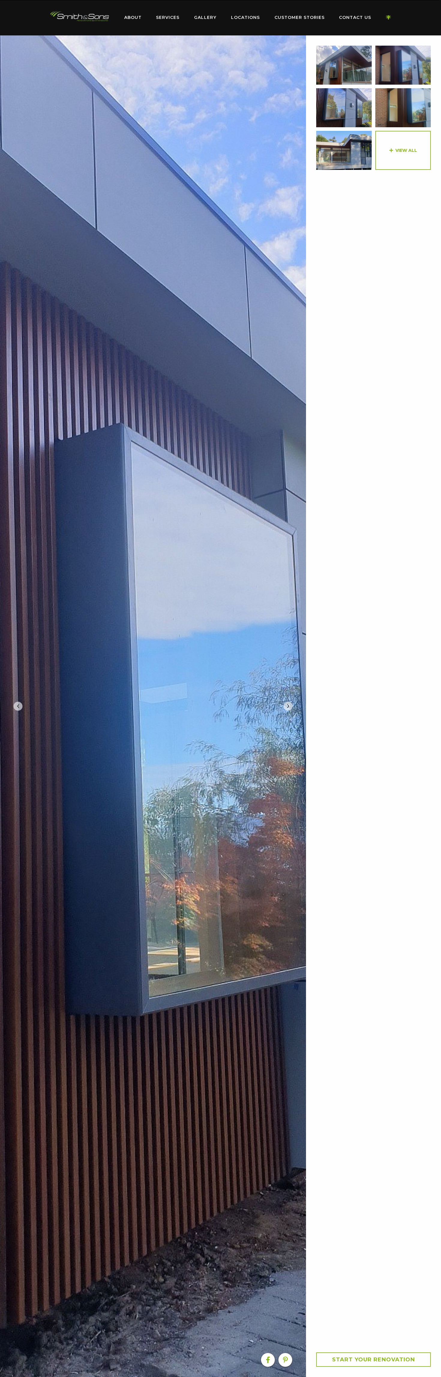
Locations (245, 17)
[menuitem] (80, 17)
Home (80, 16)
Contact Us (355, 17)
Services (167, 17)
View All (406, 150)
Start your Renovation (373, 1359)
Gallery (205, 17)
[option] (153, 706)
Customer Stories (299, 17)
